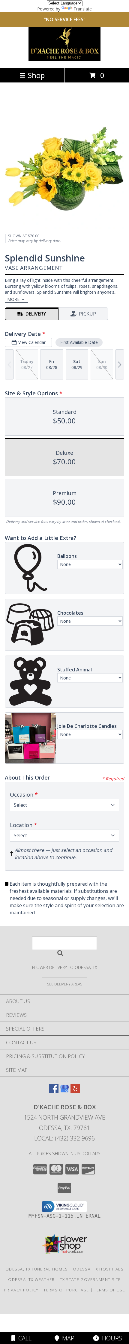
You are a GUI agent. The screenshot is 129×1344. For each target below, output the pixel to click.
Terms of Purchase (66, 1290)
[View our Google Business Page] (64, 1091)
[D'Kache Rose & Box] (64, 59)
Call (23, 1338)
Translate (83, 9)
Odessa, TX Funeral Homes (36, 1269)
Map (66, 1338)
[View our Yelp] (75, 1091)
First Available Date (79, 342)
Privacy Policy (21, 1290)
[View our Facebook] (53, 1091)
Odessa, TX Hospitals (98, 1269)
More (13, 299)
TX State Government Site (90, 1279)
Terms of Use (109, 1290)
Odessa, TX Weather (31, 1279)
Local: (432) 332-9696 (64, 1138)
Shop (36, 75)
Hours (110, 1338)
